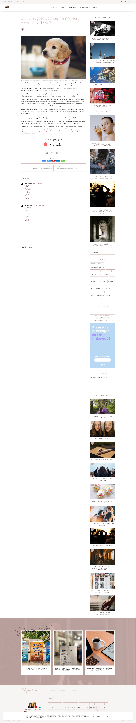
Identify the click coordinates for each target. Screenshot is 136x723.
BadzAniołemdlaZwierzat (98, 267)
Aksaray (27, 192)
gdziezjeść (98, 274)
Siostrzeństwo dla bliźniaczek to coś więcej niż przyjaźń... (103, 568)
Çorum (27, 198)
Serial (92, 295)
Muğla (27, 221)
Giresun (27, 213)
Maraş (26, 197)
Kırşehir (27, 212)
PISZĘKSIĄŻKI (94, 284)
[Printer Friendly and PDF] (53, 153)
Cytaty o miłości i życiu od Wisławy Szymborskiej (102, 39)
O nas (42, 690)
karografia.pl (129, 720)
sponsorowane (100, 295)
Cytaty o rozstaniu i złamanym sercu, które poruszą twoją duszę (102, 62)
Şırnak (27, 191)
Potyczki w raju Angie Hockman (42, 168)
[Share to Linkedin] (58, 160)
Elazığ (27, 194)
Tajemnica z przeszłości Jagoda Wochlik (66, 168)
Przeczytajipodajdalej (97, 288)
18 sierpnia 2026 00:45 (38, 205)
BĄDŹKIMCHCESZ (95, 270)
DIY (113, 270)
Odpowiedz (27, 200)
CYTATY (108, 270)
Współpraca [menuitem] (85, 7)
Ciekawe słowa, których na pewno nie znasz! (102, 591)
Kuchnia (112, 277)
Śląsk (108, 295)
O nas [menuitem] (95, 7)
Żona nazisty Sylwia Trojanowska (102, 106)
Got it (106, 716)
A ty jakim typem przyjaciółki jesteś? (103, 524)
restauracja (108, 291)
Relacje (101, 291)
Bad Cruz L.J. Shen (102, 84)
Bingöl (27, 210)
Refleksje (93, 291)
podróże (102, 284)
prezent (109, 284)
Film (92, 274)
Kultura (93, 281)
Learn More (97, 716)
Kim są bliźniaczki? (102, 438)
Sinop (26, 188)
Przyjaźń (108, 288)
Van (26, 218)
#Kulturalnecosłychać (97, 263)
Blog (102, 270)
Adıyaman (28, 189)
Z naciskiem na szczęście (16, 720)
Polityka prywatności (56, 690)
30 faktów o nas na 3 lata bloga (102, 502)
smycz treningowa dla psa (39, 131)
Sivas (26, 195)
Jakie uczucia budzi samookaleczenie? (102, 613)
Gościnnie (106, 274)
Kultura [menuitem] (53, 7)
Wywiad (99, 299)
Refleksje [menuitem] (73, 7)
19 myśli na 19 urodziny (102, 546)
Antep (27, 219)
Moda (99, 281)
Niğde (27, 186)
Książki (105, 277)
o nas (104, 281)
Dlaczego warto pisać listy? (102, 459)
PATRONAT (110, 281)
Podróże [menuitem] (63, 7)
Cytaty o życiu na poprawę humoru (102, 417)
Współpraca (73, 690)
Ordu (26, 209)
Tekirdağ (27, 215)
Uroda (92, 299)
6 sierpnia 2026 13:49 (38, 183)
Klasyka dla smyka (96, 277)
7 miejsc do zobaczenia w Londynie (102, 479)
